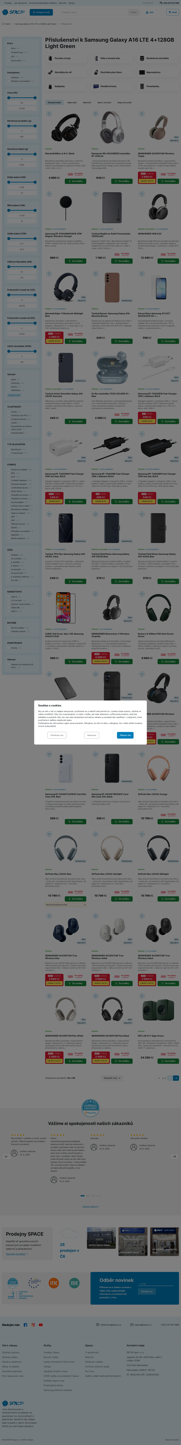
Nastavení (91, 735)
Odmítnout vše (56, 735)
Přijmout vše (125, 735)
